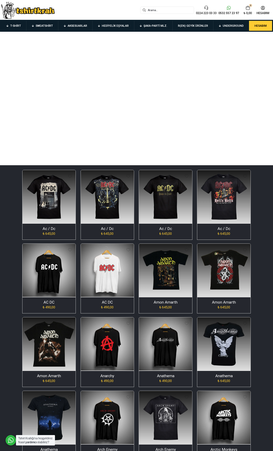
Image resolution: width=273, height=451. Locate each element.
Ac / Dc (49, 228)
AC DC (48, 302)
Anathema (165, 376)
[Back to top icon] (255, 443)
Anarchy (107, 376)
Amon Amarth (166, 302)
